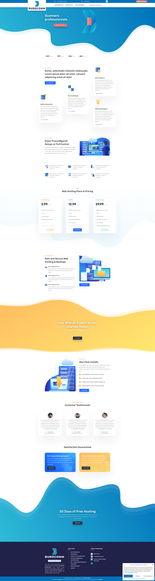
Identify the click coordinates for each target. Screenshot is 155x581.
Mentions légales (142, 578)
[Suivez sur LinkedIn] (107, 1)
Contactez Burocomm (54, 560)
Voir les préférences (148, 576)
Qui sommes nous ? (59, 5)
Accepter (128, 576)
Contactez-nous (142, 1)
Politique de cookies (135, 578)
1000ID (100, 579)
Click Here (43, 119)
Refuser (138, 576)
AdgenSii (60, 579)
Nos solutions (69, 5)
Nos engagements (79, 5)
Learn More (84, 284)
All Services (50, 82)
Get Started (50, 229)
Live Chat (77, 338)
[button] (152, 564)
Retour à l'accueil (60, 25)
